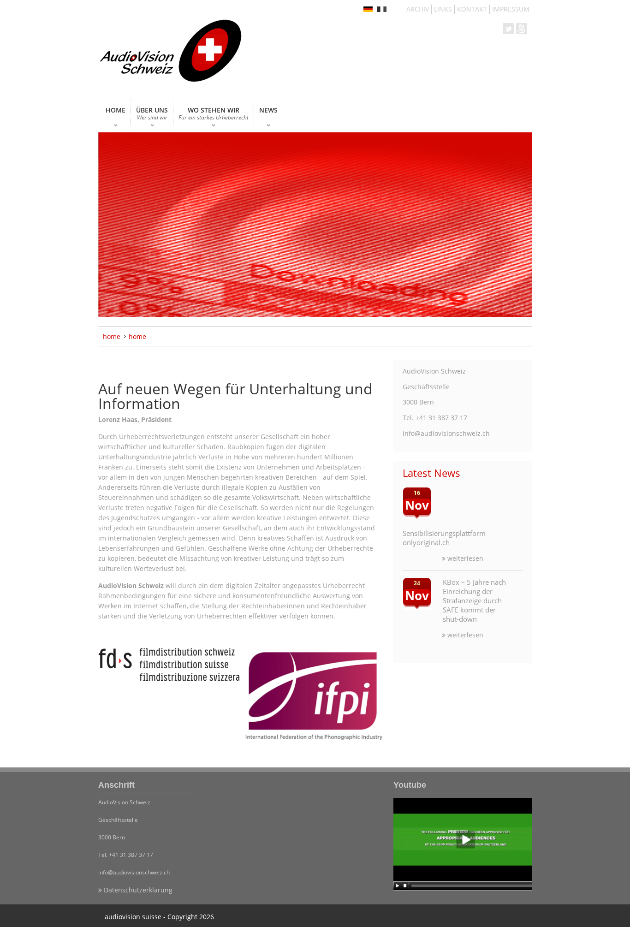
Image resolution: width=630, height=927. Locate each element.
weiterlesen (464, 558)
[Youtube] (462, 844)
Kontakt (472, 9)
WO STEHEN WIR (213, 113)
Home (111, 336)
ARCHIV (417, 9)
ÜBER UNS (152, 113)
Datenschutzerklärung (137, 889)
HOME (115, 110)
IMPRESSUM (510, 9)
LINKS (443, 9)
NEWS (268, 110)
